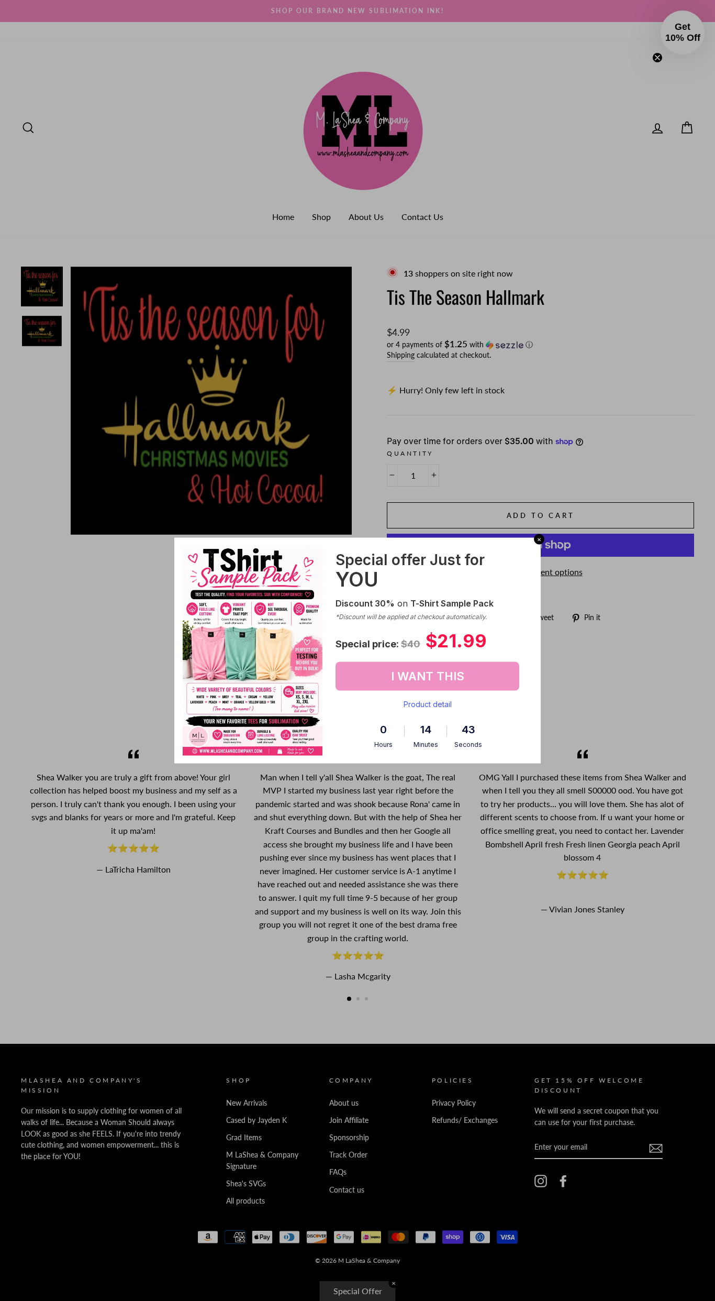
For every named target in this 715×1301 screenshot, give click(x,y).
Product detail (428, 703)
